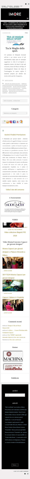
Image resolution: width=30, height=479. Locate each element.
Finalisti (13, 135)
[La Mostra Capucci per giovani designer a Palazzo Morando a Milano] (12, 268)
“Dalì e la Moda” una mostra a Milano (15, 407)
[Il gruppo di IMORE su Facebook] (14, 123)
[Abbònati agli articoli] (7, 123)
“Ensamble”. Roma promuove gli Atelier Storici (15, 430)
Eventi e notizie (9, 80)
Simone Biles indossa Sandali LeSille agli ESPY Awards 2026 (15, 415)
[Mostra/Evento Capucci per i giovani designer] (12, 310)
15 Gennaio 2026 (6, 32)
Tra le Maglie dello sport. (15, 49)
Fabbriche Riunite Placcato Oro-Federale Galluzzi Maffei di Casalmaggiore (14, 85)
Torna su (14, 465)
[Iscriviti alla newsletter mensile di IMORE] (4, 123)
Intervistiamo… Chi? (18, 6)
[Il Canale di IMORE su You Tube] (17, 123)
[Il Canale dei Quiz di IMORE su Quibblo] (21, 123)
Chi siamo (4, 6)
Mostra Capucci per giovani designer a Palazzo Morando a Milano (13, 252)
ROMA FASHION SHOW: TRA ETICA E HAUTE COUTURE (15, 413)
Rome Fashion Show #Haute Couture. (15, 427)
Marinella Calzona (7, 337)
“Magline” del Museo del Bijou (12, 83)
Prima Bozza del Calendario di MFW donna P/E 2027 (16, 410)
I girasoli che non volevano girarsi (14, 417)
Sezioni (7, 135)
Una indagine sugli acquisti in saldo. (14, 422)
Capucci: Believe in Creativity (13, 297)
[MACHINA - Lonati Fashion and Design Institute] (12, 361)
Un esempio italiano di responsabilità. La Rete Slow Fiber (15, 435)
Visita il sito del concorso (15, 190)
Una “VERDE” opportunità (14, 335)
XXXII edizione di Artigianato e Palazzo (15, 440)
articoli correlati (8, 270)
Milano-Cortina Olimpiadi (19, 86)
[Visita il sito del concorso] (3, 130)
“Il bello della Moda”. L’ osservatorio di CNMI (16, 437)
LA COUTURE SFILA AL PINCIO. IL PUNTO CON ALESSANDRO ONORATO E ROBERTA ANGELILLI (16, 425)
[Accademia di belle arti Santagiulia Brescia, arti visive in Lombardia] (12, 370)
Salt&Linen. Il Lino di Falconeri (13, 419)
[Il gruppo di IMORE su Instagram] (10, 123)
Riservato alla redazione (14, 7)
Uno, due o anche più (19, 337)
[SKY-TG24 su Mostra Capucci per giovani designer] (12, 291)
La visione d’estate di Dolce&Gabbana (15, 442)
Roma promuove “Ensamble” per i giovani (16, 432)
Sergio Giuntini (12, 92)
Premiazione (21, 135)
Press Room (9, 6)
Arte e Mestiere (5, 7)
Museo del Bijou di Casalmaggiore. (11, 88)
